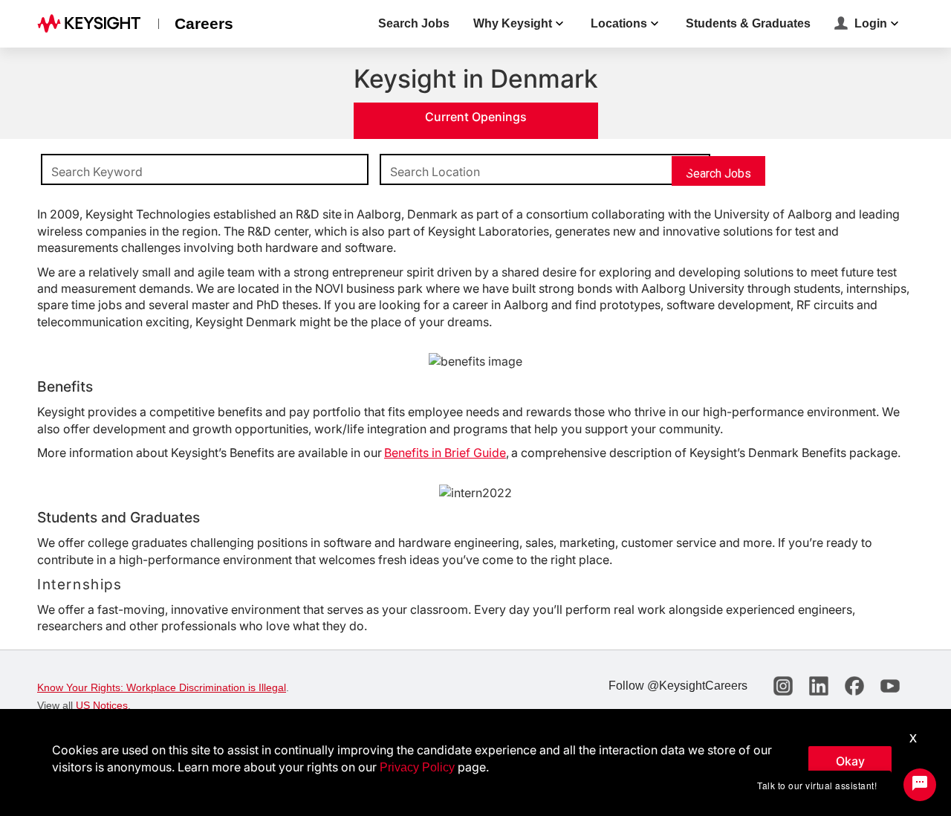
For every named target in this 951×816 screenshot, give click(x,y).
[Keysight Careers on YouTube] (890, 686)
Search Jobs (413, 23)
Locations (619, 23)
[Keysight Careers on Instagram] (783, 686)
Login (870, 23)
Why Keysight (512, 23)
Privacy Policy (417, 767)
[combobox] (204, 170)
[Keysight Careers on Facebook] (854, 686)
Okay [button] (850, 761)
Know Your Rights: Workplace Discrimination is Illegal (161, 687)
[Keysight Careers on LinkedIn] (819, 686)
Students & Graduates (748, 23)
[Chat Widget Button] (919, 784)
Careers (204, 23)
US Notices (102, 705)
